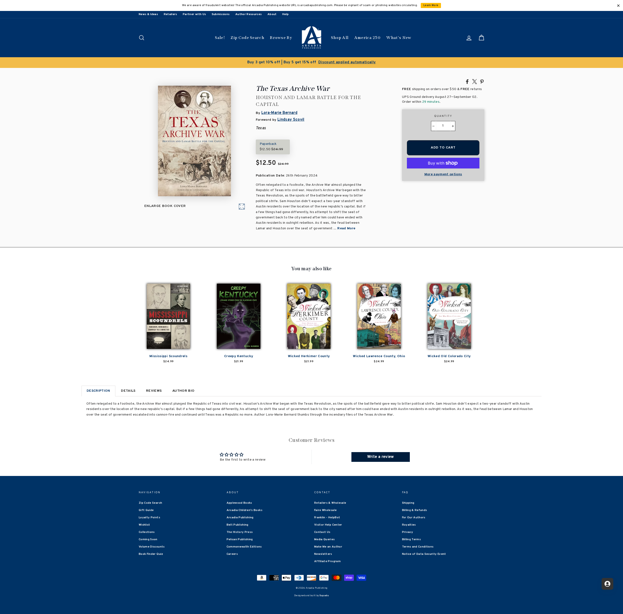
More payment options (443, 174)
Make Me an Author (328, 547)
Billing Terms (411, 539)
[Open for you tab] (607, 584)
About (272, 14)
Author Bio (183, 391)
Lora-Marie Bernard (279, 113)
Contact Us (322, 532)
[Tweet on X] (474, 81)
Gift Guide (146, 510)
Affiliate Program (327, 561)
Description (98, 391)
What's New (398, 37)
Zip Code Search (247, 37)
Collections (147, 532)
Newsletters (323, 554)
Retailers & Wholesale (330, 503)
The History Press (240, 532)
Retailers (170, 14)
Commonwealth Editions (244, 547)
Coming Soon (148, 539)
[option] (311, 62)
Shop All (339, 37)
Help (285, 14)
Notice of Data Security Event (424, 554)
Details (128, 391)
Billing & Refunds (414, 510)
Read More (346, 228)
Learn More (431, 5)
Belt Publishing (237, 525)
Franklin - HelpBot (327, 518)
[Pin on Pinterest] (481, 81)
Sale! (220, 37)
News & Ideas (148, 14)
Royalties (409, 525)
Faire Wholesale (325, 510)
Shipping (408, 503)
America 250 (367, 37)
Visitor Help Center (328, 525)
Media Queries (324, 539)
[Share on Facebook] (467, 81)
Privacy (407, 532)
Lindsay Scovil (290, 119)
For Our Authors (413, 518)
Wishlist (144, 525)
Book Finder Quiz (151, 554)
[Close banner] (618, 5)
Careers (232, 554)
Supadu (324, 595)
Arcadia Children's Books (244, 510)
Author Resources (248, 14)
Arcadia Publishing (240, 518)
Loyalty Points (149, 518)
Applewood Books (239, 503)
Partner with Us (194, 14)
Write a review (380, 457)
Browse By (281, 37)
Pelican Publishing (240, 539)
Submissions (221, 14)
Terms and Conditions (418, 547)
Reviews (154, 391)
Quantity (443, 116)
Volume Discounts (152, 547)
